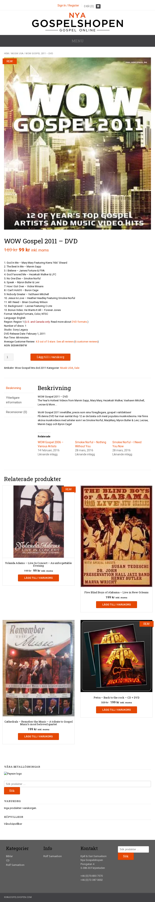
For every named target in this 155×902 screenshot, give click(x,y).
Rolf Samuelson (15, 864)
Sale (76, 367)
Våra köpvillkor (13, 823)
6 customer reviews (86, 341)
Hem (6, 53)
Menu (78, 40)
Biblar (9, 856)
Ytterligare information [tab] (14, 400)
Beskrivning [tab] (13, 388)
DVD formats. (79, 321)
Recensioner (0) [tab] (16, 412)
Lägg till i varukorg (50, 357)
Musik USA (17, 53)
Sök (12, 791)
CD (7, 860)
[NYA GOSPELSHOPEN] (77, 30)
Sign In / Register (68, 5)
